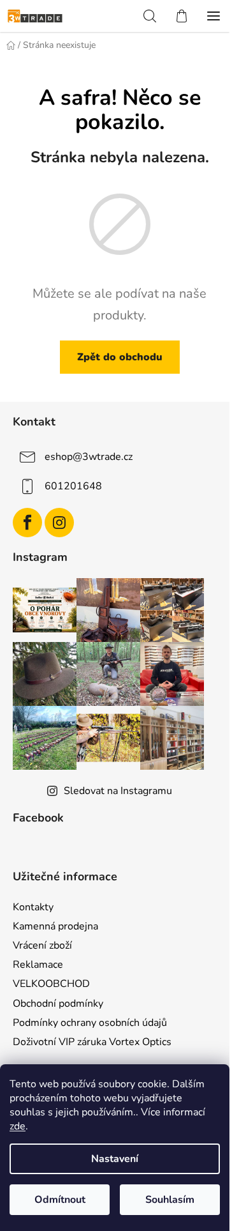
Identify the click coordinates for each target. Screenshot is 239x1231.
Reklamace (38, 965)
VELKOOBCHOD (51, 984)
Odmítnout (59, 1200)
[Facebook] (27, 522)
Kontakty (33, 907)
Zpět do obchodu (120, 357)
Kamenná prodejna (55, 926)
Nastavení (114, 1159)
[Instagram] (59, 522)
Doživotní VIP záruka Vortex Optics (92, 1042)
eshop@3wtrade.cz (89, 457)
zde (17, 1126)
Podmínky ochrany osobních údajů (90, 1023)
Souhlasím (169, 1200)
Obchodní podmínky (58, 1004)
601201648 (73, 486)
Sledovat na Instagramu (118, 791)
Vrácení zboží (42, 945)
